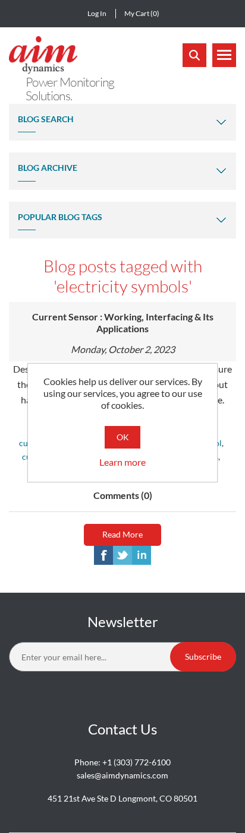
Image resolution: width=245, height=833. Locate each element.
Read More (122, 534)
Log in (96, 13)
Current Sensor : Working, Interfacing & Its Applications (122, 322)
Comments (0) (122, 495)
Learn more (122, 462)
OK (123, 437)
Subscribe (203, 656)
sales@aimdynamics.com (122, 775)
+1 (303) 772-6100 (136, 762)
